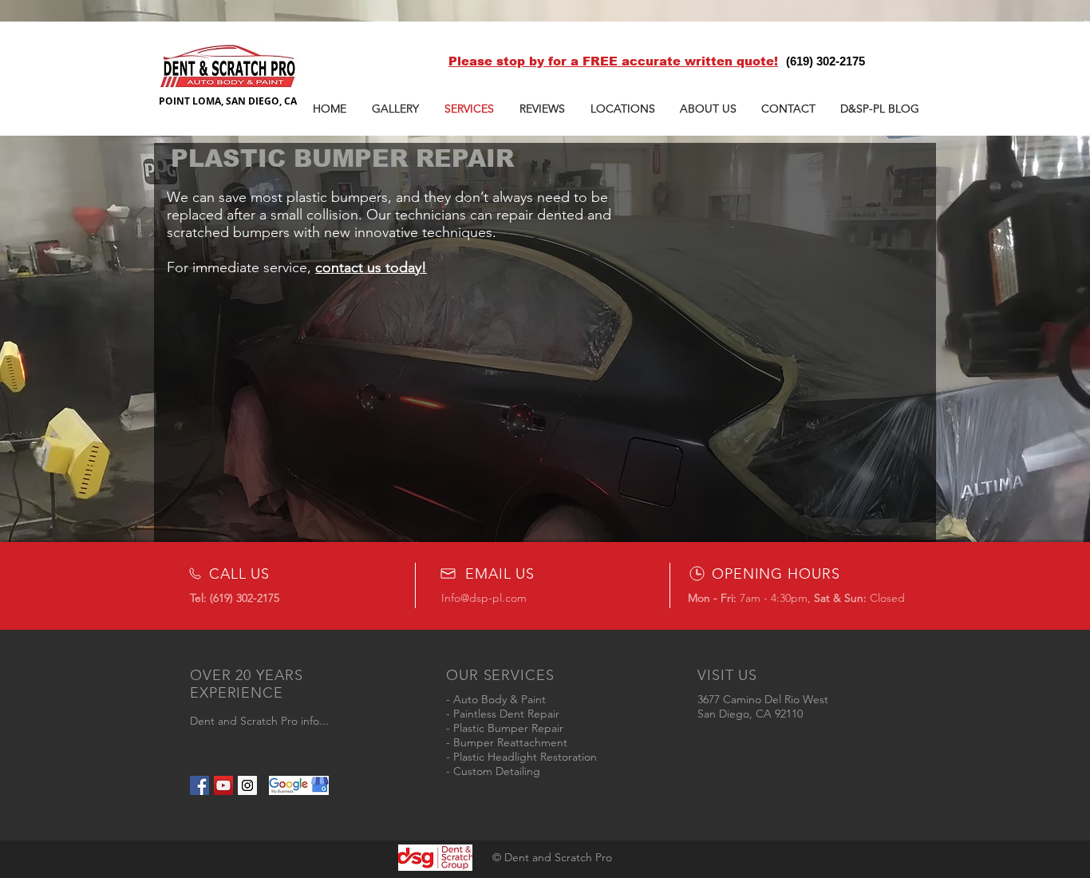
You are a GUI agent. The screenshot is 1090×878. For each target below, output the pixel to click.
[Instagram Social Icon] (247, 785)
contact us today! (371, 267)
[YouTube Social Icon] (223, 785)
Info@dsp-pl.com (484, 598)
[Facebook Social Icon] (199, 785)
